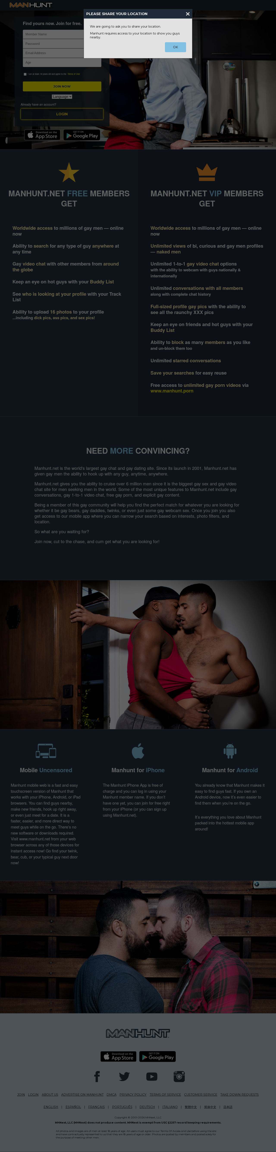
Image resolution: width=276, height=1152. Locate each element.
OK (175, 47)
